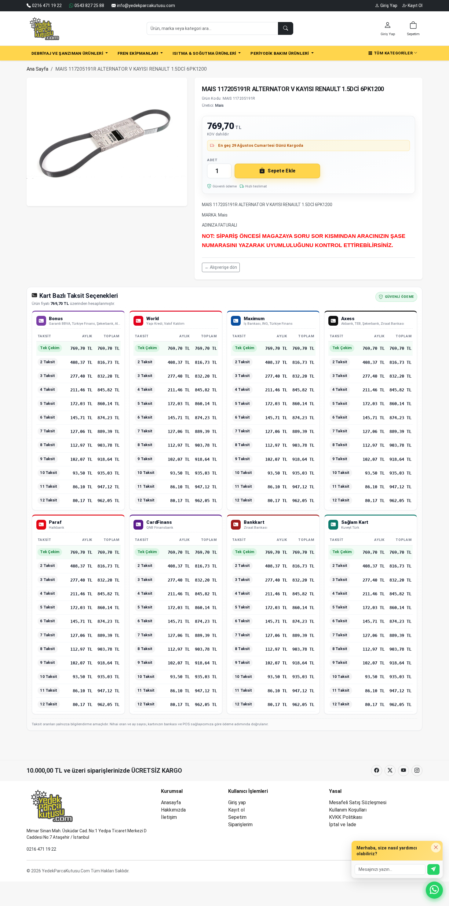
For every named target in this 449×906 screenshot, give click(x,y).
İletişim (169, 817)
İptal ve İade (342, 824)
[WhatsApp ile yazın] (434, 890)
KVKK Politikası (345, 817)
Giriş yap (237, 802)
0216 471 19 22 (41, 849)
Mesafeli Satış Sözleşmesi (357, 802)
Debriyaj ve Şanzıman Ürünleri (67, 53)
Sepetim (237, 817)
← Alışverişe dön (221, 267)
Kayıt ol (236, 810)
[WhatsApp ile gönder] (433, 869)
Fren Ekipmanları (138, 53)
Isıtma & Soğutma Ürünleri (205, 53)
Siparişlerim (240, 824)
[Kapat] (436, 847)
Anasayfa (171, 802)
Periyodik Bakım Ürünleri (280, 53)
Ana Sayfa (37, 69)
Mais (219, 105)
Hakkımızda (173, 810)
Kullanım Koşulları (348, 810)
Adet (212, 160)
